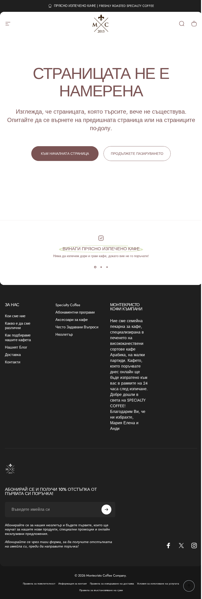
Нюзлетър (64, 334)
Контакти (12, 362)
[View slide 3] (107, 267)
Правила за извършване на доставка (112, 583)
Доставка (13, 354)
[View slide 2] (101, 267)
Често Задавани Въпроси (76, 327)
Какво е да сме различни (17, 325)
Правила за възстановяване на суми (101, 590)
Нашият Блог (16, 347)
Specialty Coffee (67, 305)
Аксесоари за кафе (71, 319)
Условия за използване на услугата (158, 583)
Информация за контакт (72, 583)
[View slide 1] (95, 267)
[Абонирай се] (106, 509)
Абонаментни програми (75, 312)
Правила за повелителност (39, 583)
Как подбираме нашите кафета (18, 337)
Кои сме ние (15, 316)
